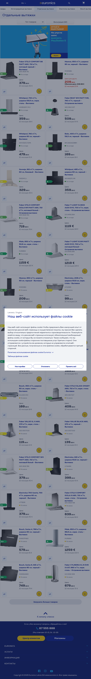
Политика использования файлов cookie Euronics (29, 352)
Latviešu (11, 312)
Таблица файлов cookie (18, 356)
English (19, 312)
